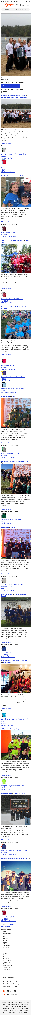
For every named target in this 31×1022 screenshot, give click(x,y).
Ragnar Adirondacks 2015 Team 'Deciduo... (15, 461)
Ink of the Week (5, 926)
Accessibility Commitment (10, 1008)
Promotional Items (18, 1002)
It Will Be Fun (5, 396)
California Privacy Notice (20, 1006)
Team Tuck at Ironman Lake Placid (12, 240)
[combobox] (15, 9)
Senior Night (6, 969)
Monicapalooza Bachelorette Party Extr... (14, 661)
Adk (13, 396)
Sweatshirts (6, 945)
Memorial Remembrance (10, 957)
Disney (5, 953)
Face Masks (6, 935)
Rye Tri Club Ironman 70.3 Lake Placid (13, 96)
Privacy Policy (8, 1006)
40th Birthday (7, 967)
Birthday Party (7, 965)
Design (11, 86)
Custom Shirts (7, 933)
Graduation (6, 958)
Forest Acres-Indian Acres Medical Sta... (14, 97)
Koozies (5, 942)
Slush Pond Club (19, 794)
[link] (9, 5)
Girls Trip (5, 964)
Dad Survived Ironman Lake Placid (12, 176)
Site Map (26, 1002)
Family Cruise (7, 960)
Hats (4, 937)
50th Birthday (7, 962)
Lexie (13, 527)
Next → (13, 924)
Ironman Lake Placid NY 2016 (10, 307)
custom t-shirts (24, 1004)
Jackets (5, 940)
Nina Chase (7, 662)
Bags (4, 931)
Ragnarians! (5, 527)
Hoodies (5, 938)
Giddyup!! (4, 729)
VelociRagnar (5, 860)
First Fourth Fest (6, 594)
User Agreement (24, 1008)
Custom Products (7, 1002)
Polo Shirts (6, 944)
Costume (5, 955)
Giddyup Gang (14, 729)
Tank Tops (6, 947)
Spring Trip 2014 (6, 794)
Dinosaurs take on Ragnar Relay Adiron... (14, 858)
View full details (6, 143)
